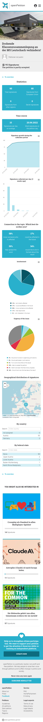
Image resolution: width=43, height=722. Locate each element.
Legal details (28, 708)
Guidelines (6, 704)
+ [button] (5, 383)
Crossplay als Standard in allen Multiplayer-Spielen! (21, 523)
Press (4, 694)
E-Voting (27, 696)
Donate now (21, 654)
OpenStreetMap (31, 415)
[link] (39, 5)
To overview (9, 77)
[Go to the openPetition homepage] (13, 5)
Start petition (6, 708)
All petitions (6, 706)
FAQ (25, 691)
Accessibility (28, 711)
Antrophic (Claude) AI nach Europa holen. (21, 568)
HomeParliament (30, 694)
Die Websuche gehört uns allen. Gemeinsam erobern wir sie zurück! (21, 614)
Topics (4, 711)
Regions (5, 713)
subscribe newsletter (21, 681)
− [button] (5, 386)
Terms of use (28, 704)
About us (5, 691)
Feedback (5, 696)
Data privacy (28, 706)
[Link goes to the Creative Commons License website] (3, 720)
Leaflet (4, 415)
